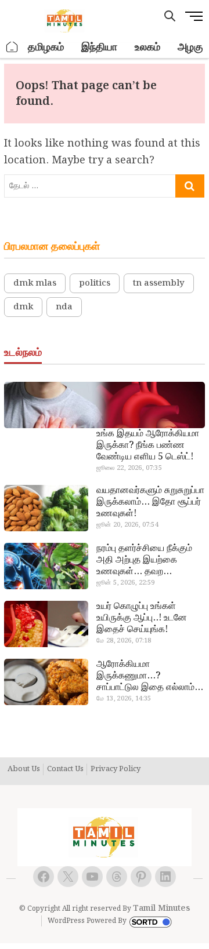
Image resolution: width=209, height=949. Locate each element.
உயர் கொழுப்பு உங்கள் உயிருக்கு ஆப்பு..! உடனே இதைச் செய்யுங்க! (141, 618)
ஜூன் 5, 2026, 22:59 (125, 583)
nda (64, 307)
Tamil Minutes (161, 908)
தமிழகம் (46, 47)
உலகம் (147, 47)
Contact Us (65, 769)
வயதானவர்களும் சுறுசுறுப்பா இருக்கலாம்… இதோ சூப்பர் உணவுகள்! (150, 502)
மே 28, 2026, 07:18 (123, 641)
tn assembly (159, 283)
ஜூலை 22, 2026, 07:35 (129, 468)
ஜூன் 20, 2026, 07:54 (127, 525)
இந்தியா (99, 47)
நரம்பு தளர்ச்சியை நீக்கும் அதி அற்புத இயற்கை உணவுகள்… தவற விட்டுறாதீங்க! (144, 560)
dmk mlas (34, 283)
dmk (23, 307)
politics (94, 283)
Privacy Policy (115, 769)
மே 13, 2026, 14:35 (123, 699)
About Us (24, 769)
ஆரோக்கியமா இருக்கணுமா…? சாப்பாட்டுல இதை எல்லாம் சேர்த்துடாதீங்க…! (145, 676)
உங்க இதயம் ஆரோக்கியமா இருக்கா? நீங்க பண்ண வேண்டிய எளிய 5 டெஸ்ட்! (147, 445)
